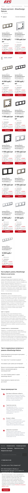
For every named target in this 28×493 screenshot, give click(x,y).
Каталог (3, 445)
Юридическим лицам (6, 450)
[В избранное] (11, 22)
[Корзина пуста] (26, 2)
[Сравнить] (11, 24)
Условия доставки (21, 445)
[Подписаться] (24, 454)
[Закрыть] (27, 474)
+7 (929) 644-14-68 (6, 460)
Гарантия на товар (19, 448)
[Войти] (22, 2)
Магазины (10, 448)
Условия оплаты (11, 445)
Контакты (3, 448)
